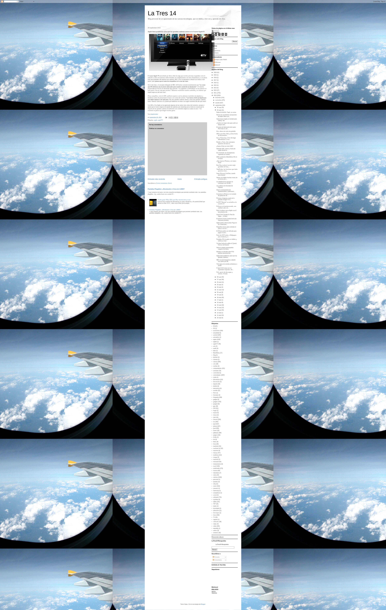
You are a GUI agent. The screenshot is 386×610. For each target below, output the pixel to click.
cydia (214, 377)
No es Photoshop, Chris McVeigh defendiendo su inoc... (226, 138)
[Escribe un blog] (171, 118)
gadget (215, 399)
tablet (214, 501)
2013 (215, 87)
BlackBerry (216, 353)
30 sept (219, 107)
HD (214, 408)
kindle (215, 437)
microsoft (216, 461)
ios (214, 421)
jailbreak (215, 433)
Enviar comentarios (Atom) (164, 183)
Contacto (215, 53)
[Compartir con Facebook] (175, 118)
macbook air (216, 448)
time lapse (216, 513)
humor (215, 413)
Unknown (218, 62)
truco (214, 515)
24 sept (219, 287)
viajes (215, 524)
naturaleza (216, 473)
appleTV (160, 120)
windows (215, 532)
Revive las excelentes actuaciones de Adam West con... (226, 115)
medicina (215, 455)
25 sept (219, 284)
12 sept (219, 312)
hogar (214, 410)
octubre (217, 102)
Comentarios (218, 560)
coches (215, 366)
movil (214, 466)
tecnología (216, 508)
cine (214, 364)
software (215, 497)
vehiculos (216, 521)
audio (214, 348)
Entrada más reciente (156, 179)
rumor (215, 486)
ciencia (215, 361)
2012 (215, 90)
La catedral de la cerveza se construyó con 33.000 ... (224, 182)
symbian (215, 499)
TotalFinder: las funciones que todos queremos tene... (227, 170)
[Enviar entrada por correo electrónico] (165, 117)
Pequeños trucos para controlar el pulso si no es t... (226, 227)
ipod (214, 428)
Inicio (180, 179)
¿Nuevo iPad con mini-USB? (224, 146)
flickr (214, 393)
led (214, 439)
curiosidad (216, 373)
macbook (216, 446)
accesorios (216, 330)
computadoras (217, 368)
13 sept (219, 310)
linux (214, 444)
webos (215, 530)
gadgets (215, 401)
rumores (215, 488)
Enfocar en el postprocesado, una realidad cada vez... (226, 207)
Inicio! (215, 48)
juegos (215, 435)
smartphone (216, 493)
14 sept (219, 307)
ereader (215, 390)
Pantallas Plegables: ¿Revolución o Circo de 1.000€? (166, 189)
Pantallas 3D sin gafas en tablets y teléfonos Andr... (226, 240)
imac (214, 415)
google (215, 404)
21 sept (219, 290)
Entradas (217, 557)
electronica (216, 388)
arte (214, 346)
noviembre (218, 100)
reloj (214, 484)
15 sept (219, 305)
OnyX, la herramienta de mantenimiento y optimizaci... (225, 190)
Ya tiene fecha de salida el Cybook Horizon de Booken (226, 244)
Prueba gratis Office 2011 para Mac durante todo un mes (174, 200)
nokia (214, 475)
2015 (215, 85)
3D (214, 326)
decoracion (216, 379)
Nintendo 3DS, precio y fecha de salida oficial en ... (225, 149)
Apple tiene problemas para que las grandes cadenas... (226, 256)
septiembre (218, 105)
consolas (215, 370)
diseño (215, 386)
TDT (214, 504)
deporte (215, 384)
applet (215, 341)
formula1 (215, 395)
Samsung (216, 490)
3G (214, 328)
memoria (215, 459)
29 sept (219, 110)
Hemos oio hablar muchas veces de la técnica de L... (226, 178)
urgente (215, 519)
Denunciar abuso (218, 537)
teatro (215, 506)
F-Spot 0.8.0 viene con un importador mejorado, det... (225, 268)
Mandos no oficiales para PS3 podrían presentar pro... (225, 252)
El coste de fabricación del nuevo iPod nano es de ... (226, 128)
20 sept (219, 292)
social (215, 495)
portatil (215, 481)
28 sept (219, 277)
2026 (215, 72)
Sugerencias (216, 50)
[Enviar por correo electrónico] (170, 118)
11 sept (219, 315)
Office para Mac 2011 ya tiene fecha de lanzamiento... (227, 134)
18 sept (219, 297)
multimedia (216, 468)
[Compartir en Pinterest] (177, 118)
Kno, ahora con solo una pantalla (226, 131)
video (214, 526)
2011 (215, 93)
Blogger (203, 604)
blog (214, 355)
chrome (215, 359)
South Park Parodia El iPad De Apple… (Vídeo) (225, 215)
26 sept (219, 282)
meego (215, 457)
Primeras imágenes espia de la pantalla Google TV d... (225, 199)
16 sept (219, 302)
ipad (214, 424)
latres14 (217, 65)
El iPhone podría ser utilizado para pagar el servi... (226, 231)
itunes (215, 430)
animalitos (216, 337)
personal (215, 479)
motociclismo (217, 464)
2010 (215, 95)
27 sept (219, 279)
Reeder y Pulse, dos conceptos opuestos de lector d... (225, 142)
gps (214, 406)
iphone (215, 426)
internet (215, 419)
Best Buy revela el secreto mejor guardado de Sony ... (226, 166)
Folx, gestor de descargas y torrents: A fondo (224, 273)
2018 (215, 77)
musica (215, 470)
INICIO (214, 591)
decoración (216, 381)
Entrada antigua (200, 179)
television (216, 510)
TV (214, 517)
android (215, 335)
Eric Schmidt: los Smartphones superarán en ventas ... (225, 153)
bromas (215, 357)
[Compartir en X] (173, 118)
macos (215, 453)
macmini (215, 450)
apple (155, 120)
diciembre (218, 97)
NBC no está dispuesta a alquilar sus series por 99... (226, 260)
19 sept (219, 295)
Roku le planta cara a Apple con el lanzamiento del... (226, 211)
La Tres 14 (162, 13)
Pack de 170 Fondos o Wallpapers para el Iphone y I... (226, 236)
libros (214, 441)
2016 (215, 82)
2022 (215, 75)
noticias (215, 477)
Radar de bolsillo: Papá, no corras (226, 112)
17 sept (219, 300)
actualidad (216, 333)
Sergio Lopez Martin (221, 59)
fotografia (216, 397)
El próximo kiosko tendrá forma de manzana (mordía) (226, 219)
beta (214, 350)
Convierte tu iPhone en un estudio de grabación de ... (226, 194)
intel (214, 417)
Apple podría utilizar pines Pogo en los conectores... (226, 223)
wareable (215, 528)
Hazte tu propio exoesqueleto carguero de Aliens (224, 248)
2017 (215, 80)
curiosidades (217, 375)
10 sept (219, 317)
